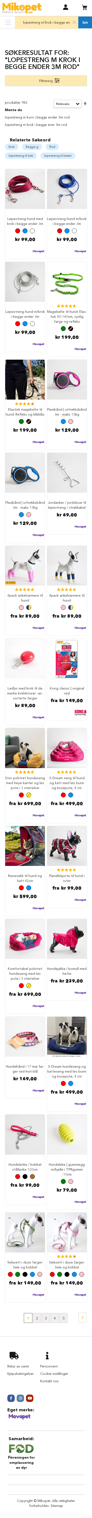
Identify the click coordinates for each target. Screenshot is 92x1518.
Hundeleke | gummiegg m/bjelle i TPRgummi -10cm (67, 1169)
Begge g (32, 147)
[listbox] (25, 231)
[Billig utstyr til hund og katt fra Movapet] (19, 1418)
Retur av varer (18, 1366)
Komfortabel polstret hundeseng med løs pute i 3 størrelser (25, 973)
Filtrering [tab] (46, 81)
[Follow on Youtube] (29, 1398)
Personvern (49, 1366)
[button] (65, 7)
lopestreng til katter (58, 155)
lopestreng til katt (21, 155)
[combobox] (46, 22)
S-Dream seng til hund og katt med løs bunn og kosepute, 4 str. (67, 783)
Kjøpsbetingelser (20, 1373)
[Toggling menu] (8, 22)
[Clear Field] (74, 22)
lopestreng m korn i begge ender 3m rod (37, 117)
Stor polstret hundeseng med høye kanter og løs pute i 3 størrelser (25, 783)
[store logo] (21, 8)
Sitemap (57, 1505)
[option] (17, 230)
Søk (85, 22)
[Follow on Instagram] (20, 1398)
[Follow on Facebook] (11, 1398)
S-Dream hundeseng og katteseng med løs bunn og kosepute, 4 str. (66, 1071)
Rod (52, 147)
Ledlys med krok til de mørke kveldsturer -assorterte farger (25, 693)
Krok (12, 147)
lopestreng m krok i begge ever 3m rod (36, 124)
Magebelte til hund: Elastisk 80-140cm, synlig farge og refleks (67, 316)
